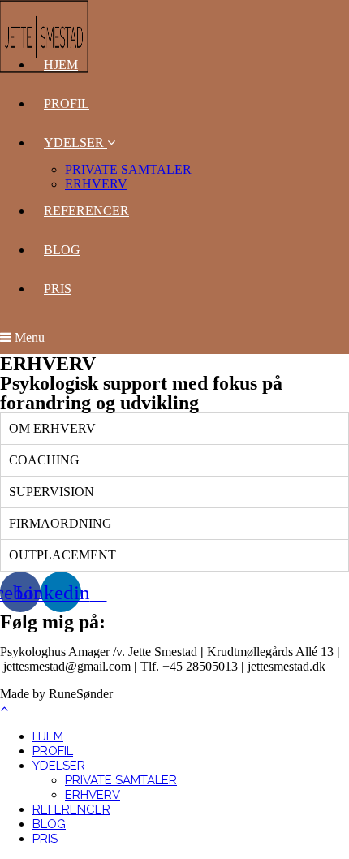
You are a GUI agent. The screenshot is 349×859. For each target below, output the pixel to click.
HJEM (47, 736)
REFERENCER (71, 809)
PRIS (45, 838)
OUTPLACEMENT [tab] (62, 555)
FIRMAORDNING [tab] (60, 523)
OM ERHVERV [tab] (52, 428)
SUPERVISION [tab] (51, 492)
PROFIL (52, 751)
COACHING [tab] (44, 460)
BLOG (49, 824)
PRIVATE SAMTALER (121, 780)
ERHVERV (92, 795)
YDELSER (58, 765)
